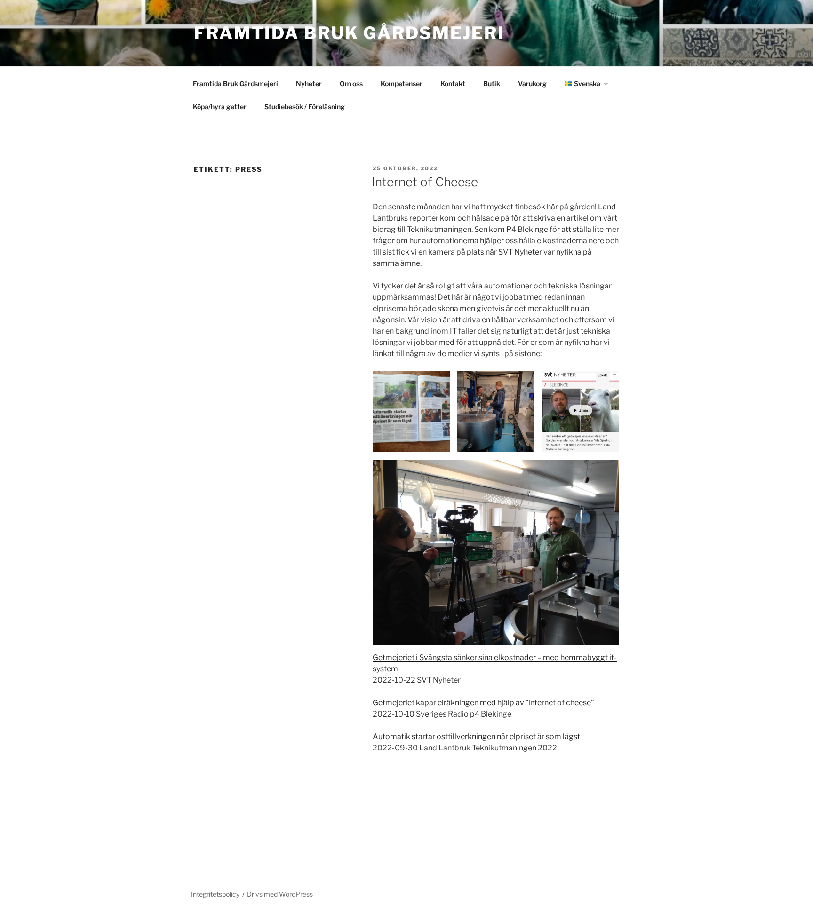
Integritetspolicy (215, 894)
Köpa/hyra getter (220, 107)
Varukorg (532, 84)
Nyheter (309, 84)
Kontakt (452, 84)
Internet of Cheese (425, 182)
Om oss (351, 84)
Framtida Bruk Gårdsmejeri (349, 33)
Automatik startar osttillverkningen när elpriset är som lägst (476, 736)
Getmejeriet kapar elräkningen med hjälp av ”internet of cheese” (483, 702)
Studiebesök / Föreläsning (304, 107)
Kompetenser (401, 84)
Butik (491, 84)
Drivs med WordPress (280, 894)
